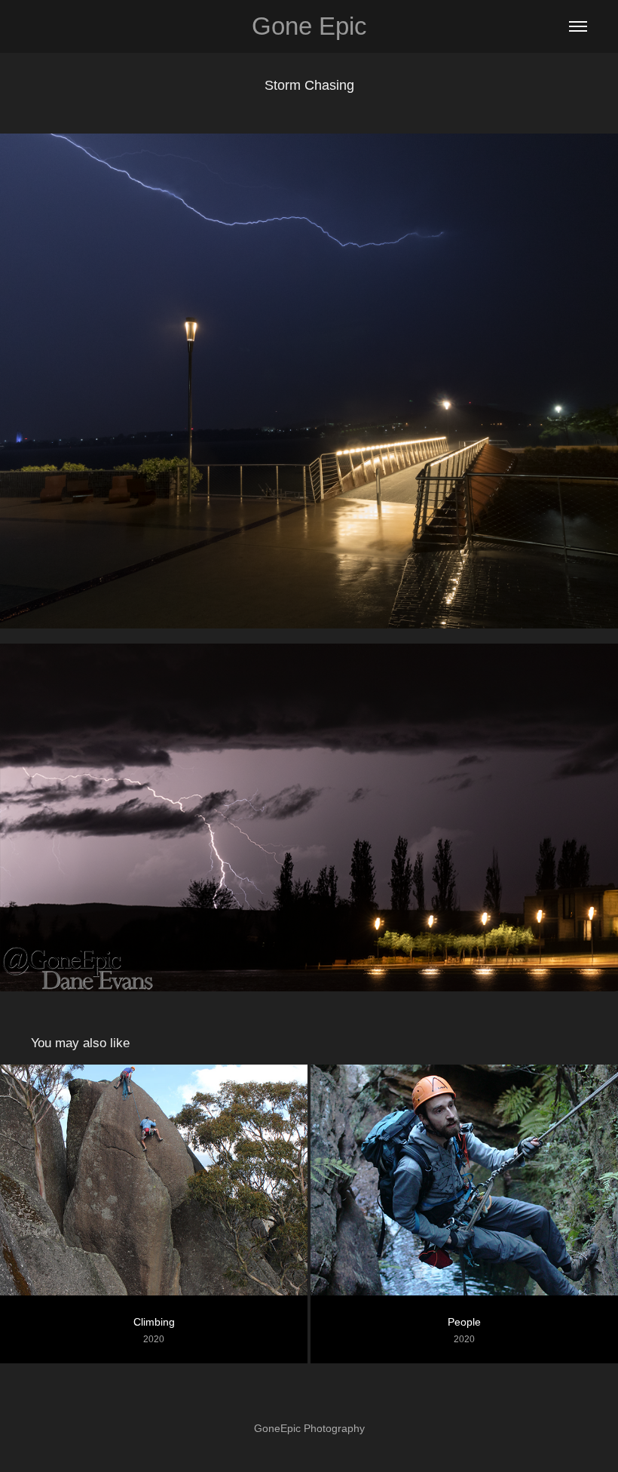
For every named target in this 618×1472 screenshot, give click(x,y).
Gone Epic (309, 26)
